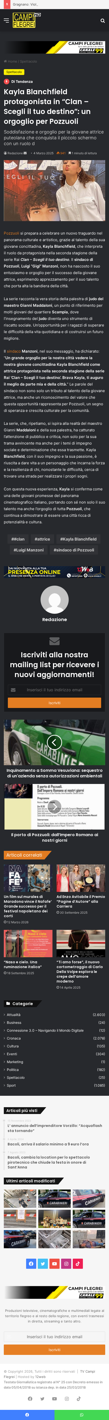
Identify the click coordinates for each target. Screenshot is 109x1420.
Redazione (15, 153)
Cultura (13, 1046)
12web (40, 1377)
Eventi (12, 1054)
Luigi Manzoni (30, 549)
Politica (13, 1070)
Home (12, 61)
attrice (43, 539)
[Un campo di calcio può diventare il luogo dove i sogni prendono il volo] (54, 1219)
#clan (19, 539)
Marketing (15, 1062)
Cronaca (14, 1038)
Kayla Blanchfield (80, 539)
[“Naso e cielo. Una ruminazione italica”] (28, 943)
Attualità (14, 1015)
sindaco (14, 351)
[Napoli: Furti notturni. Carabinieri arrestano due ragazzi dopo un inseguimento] (54, 1198)
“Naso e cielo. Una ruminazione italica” (23, 964)
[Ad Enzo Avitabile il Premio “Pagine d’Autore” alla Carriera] (81, 878)
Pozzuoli (11, 233)
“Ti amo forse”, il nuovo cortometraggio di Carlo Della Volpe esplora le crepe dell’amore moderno (80, 972)
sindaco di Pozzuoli (75, 549)
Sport (11, 1085)
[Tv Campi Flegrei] (27, 20)
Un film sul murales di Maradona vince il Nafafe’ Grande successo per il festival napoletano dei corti (28, 906)
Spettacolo (28, 61)
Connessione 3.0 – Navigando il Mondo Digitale (45, 1030)
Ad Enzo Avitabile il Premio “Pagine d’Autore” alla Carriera (81, 901)
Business (14, 1023)
